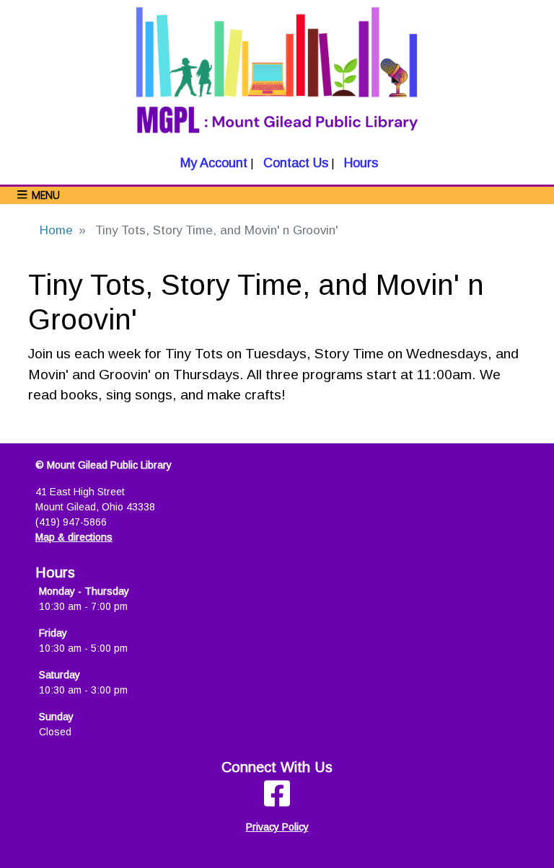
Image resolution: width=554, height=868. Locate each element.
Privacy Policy (277, 827)
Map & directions (74, 537)
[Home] (277, 77)
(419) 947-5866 (71, 522)
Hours (359, 163)
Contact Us (294, 163)
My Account (212, 163)
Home (56, 230)
